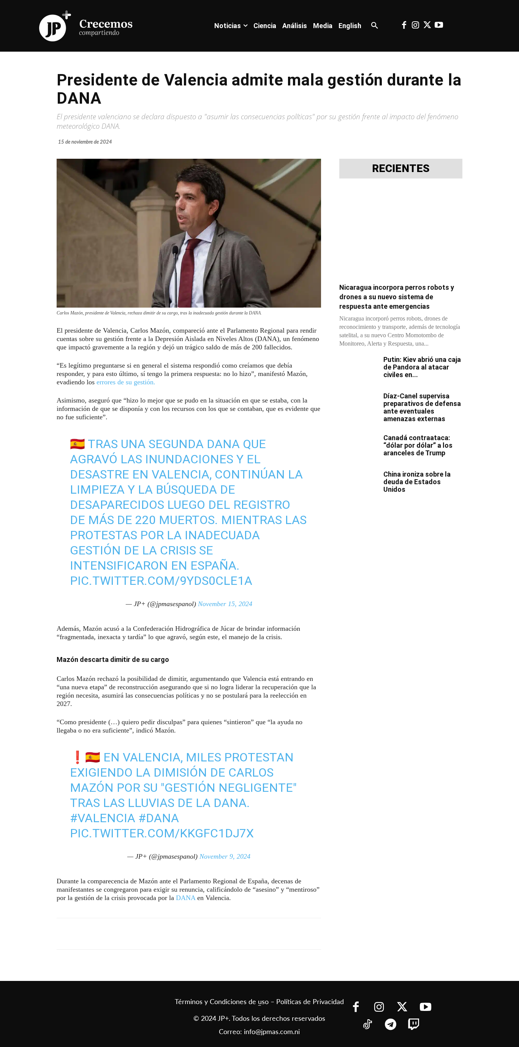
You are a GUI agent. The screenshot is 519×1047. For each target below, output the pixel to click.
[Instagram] (416, 26)
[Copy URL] (224, 933)
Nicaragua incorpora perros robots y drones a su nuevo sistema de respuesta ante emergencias (396, 296)
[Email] (207, 933)
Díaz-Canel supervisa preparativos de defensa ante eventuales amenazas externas (422, 407)
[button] (375, 26)
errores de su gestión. (126, 382)
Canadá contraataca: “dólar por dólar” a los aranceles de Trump (418, 445)
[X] (137, 933)
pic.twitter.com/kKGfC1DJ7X (162, 833)
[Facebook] (404, 26)
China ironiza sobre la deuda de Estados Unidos (417, 481)
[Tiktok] (367, 1025)
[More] (242, 933)
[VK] (189, 933)
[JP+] (86, 26)
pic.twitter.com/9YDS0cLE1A (161, 580)
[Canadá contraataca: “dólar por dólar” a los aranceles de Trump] (358, 447)
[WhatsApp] (172, 933)
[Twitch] (414, 1025)
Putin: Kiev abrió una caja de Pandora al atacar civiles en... (422, 367)
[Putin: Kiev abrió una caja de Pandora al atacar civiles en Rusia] (358, 369)
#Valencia (102, 818)
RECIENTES (401, 168)
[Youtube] (438, 26)
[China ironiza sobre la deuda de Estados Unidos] (358, 484)
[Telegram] (154, 933)
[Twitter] (427, 26)
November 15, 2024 (225, 604)
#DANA (158, 818)
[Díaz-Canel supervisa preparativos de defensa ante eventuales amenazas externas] (358, 405)
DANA (185, 898)
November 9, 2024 (224, 856)
